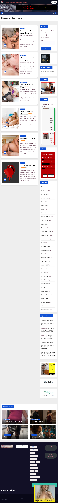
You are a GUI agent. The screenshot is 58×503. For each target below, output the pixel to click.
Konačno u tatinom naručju (41, 437)
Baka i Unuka (44, 190)
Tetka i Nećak (23, 82)
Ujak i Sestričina (45, 295)
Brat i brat (44, 194)
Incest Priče (6, 7)
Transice (43, 287)
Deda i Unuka (23, 55)
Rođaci (43, 242)
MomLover (44, 228)
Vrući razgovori (45, 309)
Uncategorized (45, 302)
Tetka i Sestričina (45, 283)
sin (39, 477)
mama (38, 461)
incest (32, 452)
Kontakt (55, 500)
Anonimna (52, 325)
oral (36, 471)
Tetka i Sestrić (45, 280)
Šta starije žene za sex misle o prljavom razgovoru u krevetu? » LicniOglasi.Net (47, 344)
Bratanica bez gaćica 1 (38, 421)
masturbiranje (34, 468)
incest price (33, 458)
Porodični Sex (45, 239)
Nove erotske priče (46, 231)
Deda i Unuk (44, 201)
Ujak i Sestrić (44, 291)
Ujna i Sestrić (44, 298)
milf (32, 471)
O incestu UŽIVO (45, 235)
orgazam (33, 474)
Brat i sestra (44, 198)
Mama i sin (23, 28)
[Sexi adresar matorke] (48, 369)
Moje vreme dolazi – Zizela (13, 421)
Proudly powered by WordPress (8, 498)
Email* (43, 40)
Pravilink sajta (49, 500)
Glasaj (45, 176)
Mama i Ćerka (44, 220)
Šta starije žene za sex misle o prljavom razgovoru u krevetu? (48, 330)
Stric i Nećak (44, 265)
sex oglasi (33, 477)
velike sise (33, 480)
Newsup (20, 498)
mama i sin (33, 464)
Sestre (43, 254)
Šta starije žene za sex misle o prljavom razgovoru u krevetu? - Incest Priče (47, 322)
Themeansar (3, 499)
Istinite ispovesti (45, 216)
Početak (38, 497)
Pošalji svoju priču (45, 497)
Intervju (43, 209)
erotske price (34, 449)
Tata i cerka (23, 136)
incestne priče (34, 455)
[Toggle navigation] (28, 13)
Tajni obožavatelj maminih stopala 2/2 (26, 33)
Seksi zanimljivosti (46, 246)
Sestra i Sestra (45, 250)
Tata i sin (43, 272)
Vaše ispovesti (44, 306)
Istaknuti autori (45, 213)
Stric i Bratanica (45, 261)
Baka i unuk (44, 187)
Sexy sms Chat (45, 257)
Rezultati (51, 176)
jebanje (32, 461)
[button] (53, 13)
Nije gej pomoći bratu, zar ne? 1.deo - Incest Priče (48, 352)
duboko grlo (33, 446)
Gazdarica (7, 437)
